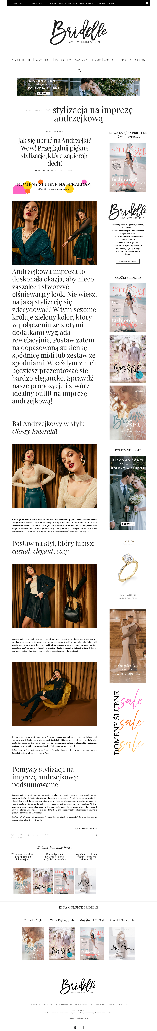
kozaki (79, 737)
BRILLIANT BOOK (54, 132)
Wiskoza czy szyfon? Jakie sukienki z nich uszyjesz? (22, 856)
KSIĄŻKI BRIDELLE (37, 3)
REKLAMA (53, 3)
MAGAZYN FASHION (86, 3)
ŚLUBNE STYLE (111, 59)
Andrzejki (17, 835)
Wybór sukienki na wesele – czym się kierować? (86, 856)
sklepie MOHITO (80, 528)
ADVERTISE (62, 3)
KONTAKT (110, 3)
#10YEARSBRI (24, 3)
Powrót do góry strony (78, 1018)
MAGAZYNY (126, 59)
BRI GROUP (96, 59)
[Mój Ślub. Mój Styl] (91, 943)
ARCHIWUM (140, 59)
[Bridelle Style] (33, 943)
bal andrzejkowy (26, 835)
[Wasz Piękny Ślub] (62, 943)
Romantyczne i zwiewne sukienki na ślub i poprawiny (54, 856)
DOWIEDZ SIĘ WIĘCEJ (127, 261)
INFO (30, 59)
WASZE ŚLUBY (81, 59)
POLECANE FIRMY (63, 59)
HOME (15, 3)
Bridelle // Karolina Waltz (45, 171)
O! (46, 3)
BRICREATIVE (72, 3)
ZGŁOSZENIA (100, 3)
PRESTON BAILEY (78, 1010)
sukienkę (70, 737)
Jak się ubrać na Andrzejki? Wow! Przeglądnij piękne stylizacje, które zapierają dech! (54, 151)
